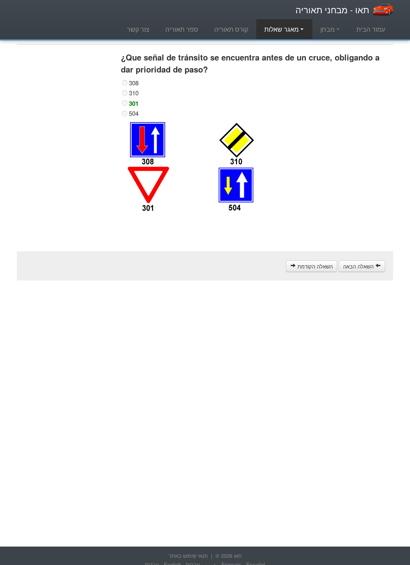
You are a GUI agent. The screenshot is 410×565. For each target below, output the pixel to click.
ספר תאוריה (181, 29)
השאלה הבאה (359, 266)
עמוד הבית (370, 29)
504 (134, 113)
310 (134, 93)
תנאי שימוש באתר (188, 555)
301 (134, 103)
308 (134, 83)
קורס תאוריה (231, 29)
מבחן (328, 29)
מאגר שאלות (282, 29)
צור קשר (138, 29)
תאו (332, 9)
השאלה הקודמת (314, 266)
